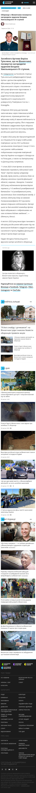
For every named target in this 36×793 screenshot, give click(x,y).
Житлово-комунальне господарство (9, 710)
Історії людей (5, 11)
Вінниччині (25, 61)
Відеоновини (6, 731)
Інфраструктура (24, 710)
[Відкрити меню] (34, 2)
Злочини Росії (6, 725)
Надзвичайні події (25, 704)
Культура (4, 685)
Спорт (21, 682)
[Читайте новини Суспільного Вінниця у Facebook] (2, 769)
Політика (4, 722)
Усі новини (5, 677)
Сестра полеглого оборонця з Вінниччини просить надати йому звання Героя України (15, 275)
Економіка (5, 700)
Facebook (14, 287)
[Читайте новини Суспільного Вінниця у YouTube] (9, 769)
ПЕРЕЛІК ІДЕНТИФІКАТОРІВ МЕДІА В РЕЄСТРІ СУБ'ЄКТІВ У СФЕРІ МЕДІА (27, 755)
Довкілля (4, 707)
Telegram (23, 287)
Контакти (4, 740)
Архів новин (23, 740)
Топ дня (22, 731)
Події (3, 694)
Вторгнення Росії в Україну (9, 8)
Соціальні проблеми (26, 725)
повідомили (8, 74)
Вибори (3, 704)
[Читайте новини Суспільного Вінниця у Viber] (12, 769)
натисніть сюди (25, 786)
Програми (4, 753)
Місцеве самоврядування (25, 715)
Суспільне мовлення (8, 743)
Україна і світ (5, 682)
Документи (23, 748)
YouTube (16, 290)
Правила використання (24, 744)
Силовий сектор (7, 719)
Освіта (21, 700)
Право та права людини (6, 715)
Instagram (5, 290)
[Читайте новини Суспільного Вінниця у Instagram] (5, 769)
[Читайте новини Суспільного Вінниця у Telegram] (16, 769)
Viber (30, 287)
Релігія (21, 722)
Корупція (22, 694)
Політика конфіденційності (7, 749)
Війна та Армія (26, 8)
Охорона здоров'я (25, 707)
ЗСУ (19, 8)
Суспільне (24, 784)
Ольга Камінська (10, 24)
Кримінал (4, 697)
